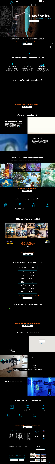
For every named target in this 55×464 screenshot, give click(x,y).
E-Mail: (8, 345)
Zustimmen (40, 369)
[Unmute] (6, 101)
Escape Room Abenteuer (13, 387)
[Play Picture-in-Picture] (48, 101)
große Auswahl (24, 161)
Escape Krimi (11, 447)
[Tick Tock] (43, 432)
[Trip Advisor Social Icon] (43, 436)
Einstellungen (35, 369)
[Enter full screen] (49, 101)
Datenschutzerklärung (16, 370)
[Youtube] (43, 434)
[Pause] (5, 101)
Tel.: (8, 344)
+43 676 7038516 (11, 344)
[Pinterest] (43, 435)
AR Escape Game (12, 446)
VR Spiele (26, 446)
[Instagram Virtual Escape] (43, 431)
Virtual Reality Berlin (27, 433)
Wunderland (27, 71)
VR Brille (24, 39)
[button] (29, 5)
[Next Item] (53, 175)
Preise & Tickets (27, 447)
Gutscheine (34, 315)
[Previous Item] (2, 175)
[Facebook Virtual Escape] (43, 430)
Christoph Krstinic (28, 246)
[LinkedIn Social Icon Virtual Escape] (43, 438)
